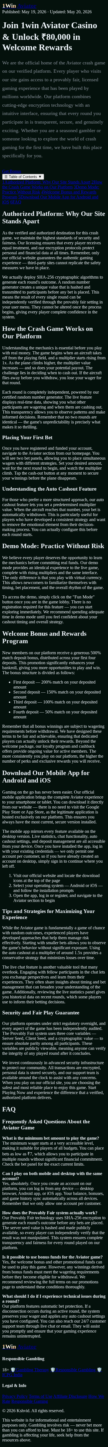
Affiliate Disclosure (70, 1396)
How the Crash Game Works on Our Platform (52, 184)
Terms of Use (40, 1396)
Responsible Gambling (73, 1369)
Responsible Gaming (29, 1401)
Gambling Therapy (29, 1369)
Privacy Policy (15, 1396)
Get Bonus (11, 171)
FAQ (15, 202)
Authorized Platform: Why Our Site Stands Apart (46, 182)
